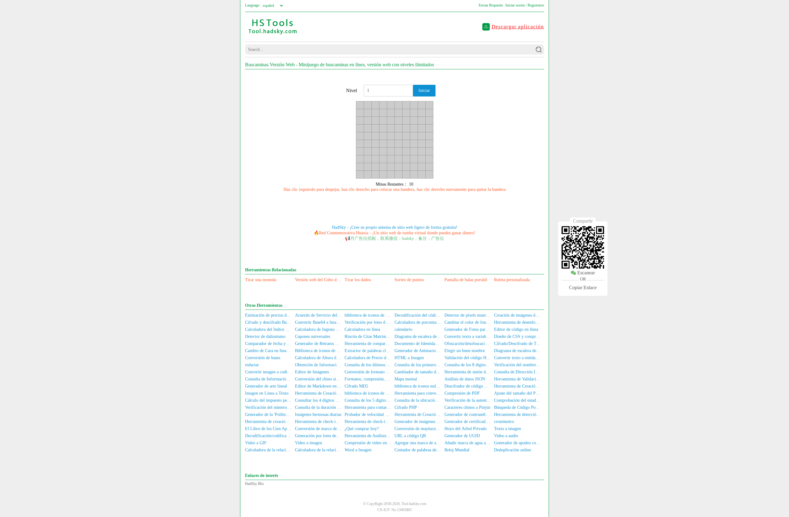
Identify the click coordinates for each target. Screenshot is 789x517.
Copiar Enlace (583, 287)
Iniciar (424, 90)
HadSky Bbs (254, 484)
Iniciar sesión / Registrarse (524, 5)
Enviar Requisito (491, 5)
